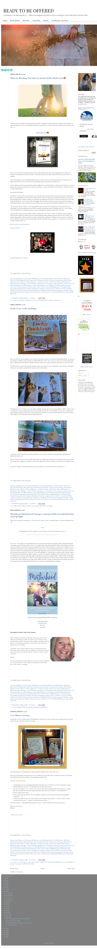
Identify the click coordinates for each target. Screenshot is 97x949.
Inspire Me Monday (33, 278)
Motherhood (24, 707)
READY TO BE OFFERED (28, 10)
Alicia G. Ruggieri (40, 862)
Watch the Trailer (15, 228)
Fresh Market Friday (45, 290)
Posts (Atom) (20, 872)
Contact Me (36, 20)
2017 (5, 928)
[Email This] (38, 298)
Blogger (52, 943)
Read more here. (82, 104)
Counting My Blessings (39, 285)
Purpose (45, 20)
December (8, 893)
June (7, 906)
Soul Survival (67, 283)
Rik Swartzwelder (49, 300)
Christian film (21, 300)
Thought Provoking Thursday (55, 283)
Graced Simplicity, (32, 283)
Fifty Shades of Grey (29, 300)
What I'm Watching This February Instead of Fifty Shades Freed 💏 (38, 78)
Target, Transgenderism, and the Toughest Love (89, 216)
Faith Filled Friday (31, 287)
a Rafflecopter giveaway (16, 815)
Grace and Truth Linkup (19, 287)
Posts (81, 373)
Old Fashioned (41, 132)
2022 (5, 883)
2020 (5, 887)
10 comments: (32, 503)
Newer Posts (14, 869)
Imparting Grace (41, 283)
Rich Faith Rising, (18, 280)
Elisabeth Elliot (58, 862)
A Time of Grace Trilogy (35, 789)
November (8, 895)
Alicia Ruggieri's (22, 789)
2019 (5, 889)
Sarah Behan (31, 707)
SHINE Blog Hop (54, 287)
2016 (5, 930)
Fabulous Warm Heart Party (32, 292)
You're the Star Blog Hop (22, 290)
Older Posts (71, 869)
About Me (26, 20)
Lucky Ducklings (23, 409)
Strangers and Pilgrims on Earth (18, 278)
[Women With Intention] (87, 367)
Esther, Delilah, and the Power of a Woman (89, 227)
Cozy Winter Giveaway (35, 520)
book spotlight (17, 707)
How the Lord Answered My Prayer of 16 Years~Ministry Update (86, 161)
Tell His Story (52, 282)
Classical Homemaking (56, 280)
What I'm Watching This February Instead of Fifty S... (18, 918)
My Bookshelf (14, 20)
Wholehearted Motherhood (40, 707)
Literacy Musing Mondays (46, 278)
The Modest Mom (58, 278)
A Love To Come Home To (20, 862)
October (8, 897)
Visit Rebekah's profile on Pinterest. (86, 146)
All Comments (83, 375)
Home (5, 20)
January (7, 917)
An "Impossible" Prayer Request (89, 189)
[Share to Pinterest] (44, 298)
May (7, 908)
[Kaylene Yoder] (87, 311)
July (6, 904)
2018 (5, 891)
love (36, 300)
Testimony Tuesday (43, 282)
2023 (5, 880)
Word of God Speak (26, 289)
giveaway (64, 862)
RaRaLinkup (16, 289)
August (7, 902)
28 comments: (32, 860)
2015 (5, 932)
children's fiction (17, 506)
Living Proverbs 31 (50, 289)
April (7, 910)
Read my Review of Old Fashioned (19, 224)
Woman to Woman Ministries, (28, 282)
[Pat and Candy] (87, 314)
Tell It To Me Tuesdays (43, 287)
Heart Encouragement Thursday (60, 290)
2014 (5, 935)
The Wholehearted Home (54, 785)
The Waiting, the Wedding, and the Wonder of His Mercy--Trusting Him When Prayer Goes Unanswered (87, 203)
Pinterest (42, 625)
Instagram (42, 627)
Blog (46, 621)
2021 (5, 885)
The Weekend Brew (26, 285)
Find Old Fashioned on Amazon (19, 258)
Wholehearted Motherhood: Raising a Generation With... (18, 923)
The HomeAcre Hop (51, 285)
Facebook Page (42, 623)
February (8, 915)
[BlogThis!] (40, 298)
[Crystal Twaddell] (87, 363)
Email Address (83, 131)
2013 (5, 937)
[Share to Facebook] (43, 298)
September (8, 899)
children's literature (26, 506)
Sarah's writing (16, 543)
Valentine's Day (57, 300)
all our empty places (49, 862)
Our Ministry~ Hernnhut (60, 20)
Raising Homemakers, (43, 280)
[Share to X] (41, 298)
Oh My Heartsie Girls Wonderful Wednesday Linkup (55, 292)
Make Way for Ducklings (50, 361)
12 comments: (32, 298)
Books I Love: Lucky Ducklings (23, 308)
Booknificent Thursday (38, 289)
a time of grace (31, 862)
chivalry (15, 300)
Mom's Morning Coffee (30, 280)
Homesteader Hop (34, 290)
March (7, 912)
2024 (5, 878)
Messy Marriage (22, 283)
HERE (48, 617)
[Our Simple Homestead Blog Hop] (87, 252)
